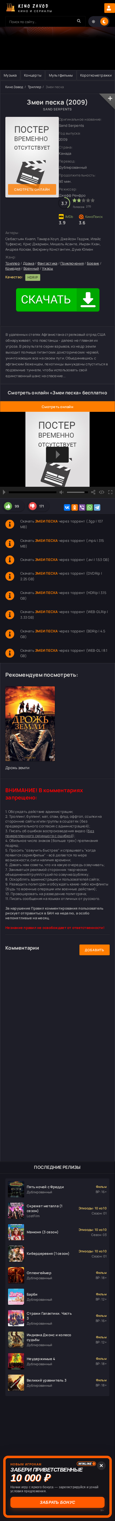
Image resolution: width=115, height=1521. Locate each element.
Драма (28, 263)
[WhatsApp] (89, 507)
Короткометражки (96, 75)
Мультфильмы (61, 75)
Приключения (72, 263)
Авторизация (109, 8)
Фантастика (47, 263)
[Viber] (82, 507)
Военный (31, 268)
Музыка (10, 75)
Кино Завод (14, 87)
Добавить (94, 950)
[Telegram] (97, 507)
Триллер (34, 87)
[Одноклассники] (74, 507)
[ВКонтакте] (67, 507)
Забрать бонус (57, 1502)
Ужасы (47, 268)
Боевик (93, 263)
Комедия (12, 268)
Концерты (32, 75)
